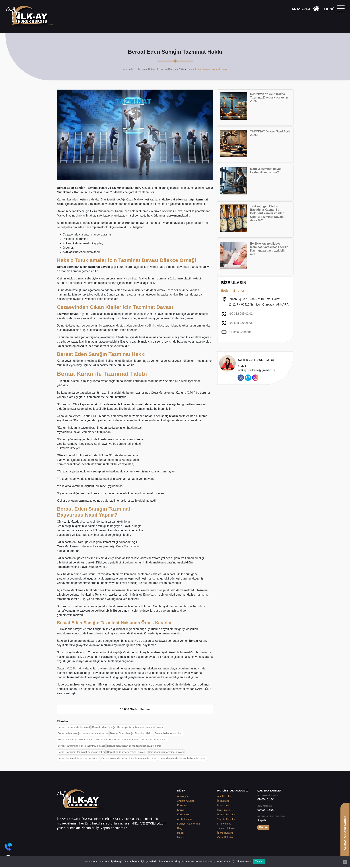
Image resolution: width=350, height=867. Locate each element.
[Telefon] (8, 846)
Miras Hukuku (225, 805)
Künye (263, 827)
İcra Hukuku (224, 809)
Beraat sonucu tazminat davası (166, 751)
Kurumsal (182, 805)
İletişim (181, 837)
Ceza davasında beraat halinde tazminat (183, 758)
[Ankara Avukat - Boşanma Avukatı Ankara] (31, 16)
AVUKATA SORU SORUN (344, 832)
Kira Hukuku (224, 823)
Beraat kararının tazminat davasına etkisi (81, 751)
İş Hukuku (223, 800)
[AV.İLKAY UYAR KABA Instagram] (255, 377)
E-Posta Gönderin (240, 331)
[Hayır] (345, 862)
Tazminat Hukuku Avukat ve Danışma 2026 (161, 69)
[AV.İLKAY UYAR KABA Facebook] (241, 377)
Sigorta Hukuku (226, 819)
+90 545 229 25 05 (240, 322)
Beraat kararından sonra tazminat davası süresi (134, 745)
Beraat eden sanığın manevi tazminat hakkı (83, 733)
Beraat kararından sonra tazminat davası (81, 745)
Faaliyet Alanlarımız (188, 823)
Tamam (259, 861)
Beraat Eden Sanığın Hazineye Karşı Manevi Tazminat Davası (128, 727)
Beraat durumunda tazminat (74, 727)
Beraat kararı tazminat (154, 739)
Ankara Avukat (185, 800)
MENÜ (329, 9)
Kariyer (181, 809)
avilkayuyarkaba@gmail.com (256, 368)
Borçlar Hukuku (226, 814)
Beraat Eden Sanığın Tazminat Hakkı (131, 733)
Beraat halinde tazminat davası (75, 739)
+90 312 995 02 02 (240, 313)
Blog (179, 828)
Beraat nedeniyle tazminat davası (126, 751)
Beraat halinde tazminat (168, 733)
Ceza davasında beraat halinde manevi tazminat (129, 758)
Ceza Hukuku (225, 837)
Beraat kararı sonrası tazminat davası (117, 739)
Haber (180, 832)
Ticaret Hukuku (226, 828)
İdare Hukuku (225, 832)
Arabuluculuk (184, 819)
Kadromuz (183, 814)
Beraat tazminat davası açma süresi (78, 758)
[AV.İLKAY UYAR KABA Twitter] (248, 377)
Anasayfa (128, 69)
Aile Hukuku (224, 796)
